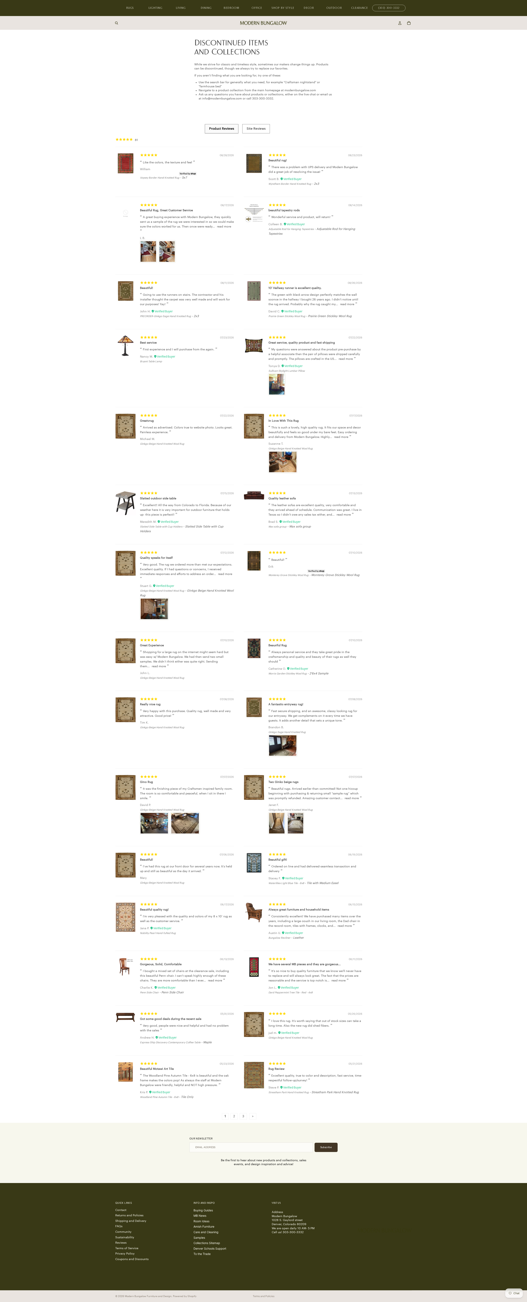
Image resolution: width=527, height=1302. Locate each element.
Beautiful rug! (277, 160)
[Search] (116, 23)
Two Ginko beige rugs (283, 782)
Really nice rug (150, 704)
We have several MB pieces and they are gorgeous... (304, 964)
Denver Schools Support (210, 1248)
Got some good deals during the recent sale (170, 1019)
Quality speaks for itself (156, 557)
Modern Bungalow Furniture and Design (148, 1296)
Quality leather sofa (282, 498)
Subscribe (326, 1147)
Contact (120, 1210)
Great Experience (152, 645)
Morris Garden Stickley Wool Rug (287, 673)
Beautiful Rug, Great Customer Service (166, 210)
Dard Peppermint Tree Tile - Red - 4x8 (290, 992)
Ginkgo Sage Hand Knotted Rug (287, 732)
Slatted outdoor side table (158, 498)
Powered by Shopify (184, 1296)
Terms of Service (126, 1248)
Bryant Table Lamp (151, 361)
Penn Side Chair (149, 992)
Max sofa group (277, 526)
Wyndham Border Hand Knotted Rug (289, 184)
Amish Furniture (204, 1226)
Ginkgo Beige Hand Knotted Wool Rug (162, 444)
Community (123, 1231)
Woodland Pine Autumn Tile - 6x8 (159, 1097)
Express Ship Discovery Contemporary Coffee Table (170, 1042)
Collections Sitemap (207, 1243)
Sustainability (124, 1237)
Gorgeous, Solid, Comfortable (161, 964)
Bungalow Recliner (279, 938)
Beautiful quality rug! (154, 909)
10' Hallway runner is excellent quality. (295, 288)
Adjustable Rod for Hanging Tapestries (291, 229)
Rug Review (276, 1069)
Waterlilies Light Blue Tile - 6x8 (286, 883)
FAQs (118, 1226)
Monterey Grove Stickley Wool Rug (288, 575)
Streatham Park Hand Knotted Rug (288, 1092)
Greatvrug (147, 420)
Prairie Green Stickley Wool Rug (286, 316)
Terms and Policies (263, 1296)
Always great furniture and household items (298, 909)
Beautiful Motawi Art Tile (157, 1069)
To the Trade (202, 1254)
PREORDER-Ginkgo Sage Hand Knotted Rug (165, 316)
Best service (148, 342)
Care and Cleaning (206, 1232)
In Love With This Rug (283, 420)
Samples (199, 1237)
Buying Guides (203, 1210)
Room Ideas (201, 1221)
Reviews (121, 1242)
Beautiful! (146, 288)
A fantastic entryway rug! (285, 704)
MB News (200, 1215)
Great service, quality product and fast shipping (301, 342)
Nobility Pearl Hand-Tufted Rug (158, 933)
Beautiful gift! (277, 859)
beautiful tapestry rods (284, 210)
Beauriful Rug (277, 645)
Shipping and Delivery (130, 1221)
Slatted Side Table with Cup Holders (161, 526)
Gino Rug (146, 782)
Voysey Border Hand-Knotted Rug (159, 178)
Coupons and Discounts (132, 1259)
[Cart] (408, 23)
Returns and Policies (129, 1215)
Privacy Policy (125, 1253)
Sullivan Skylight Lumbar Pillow (286, 371)
